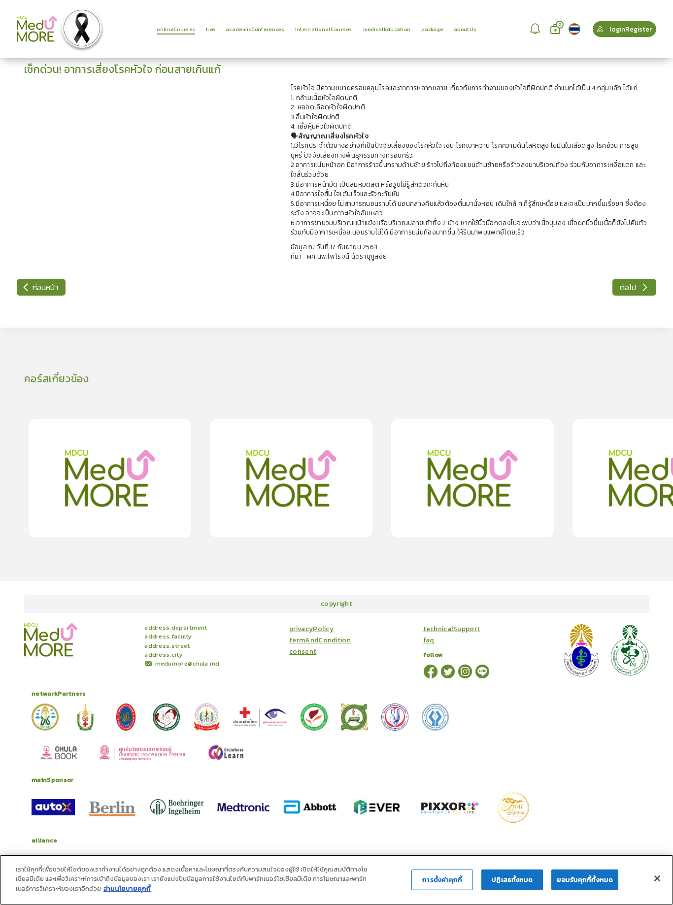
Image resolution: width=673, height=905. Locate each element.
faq (429, 640)
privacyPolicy (311, 629)
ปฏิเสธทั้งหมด (512, 879)
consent (302, 651)
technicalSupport (451, 629)
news (128, 627)
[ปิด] (657, 878)
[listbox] (536, 29)
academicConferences (89, 627)
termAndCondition (320, 640)
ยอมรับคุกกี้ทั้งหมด (585, 879)
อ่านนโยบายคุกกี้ (127, 888)
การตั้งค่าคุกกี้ (442, 879)
